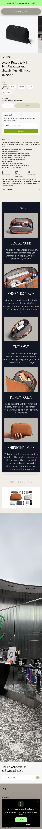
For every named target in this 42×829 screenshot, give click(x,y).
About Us (5, 794)
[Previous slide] (2, 3)
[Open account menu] (34, 11)
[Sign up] (38, 777)
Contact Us (5, 797)
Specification (7, 190)
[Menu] (3, 11)
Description (6, 139)
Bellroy (6, 57)
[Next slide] (40, 3)
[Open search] (8, 11)
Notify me (21, 131)
